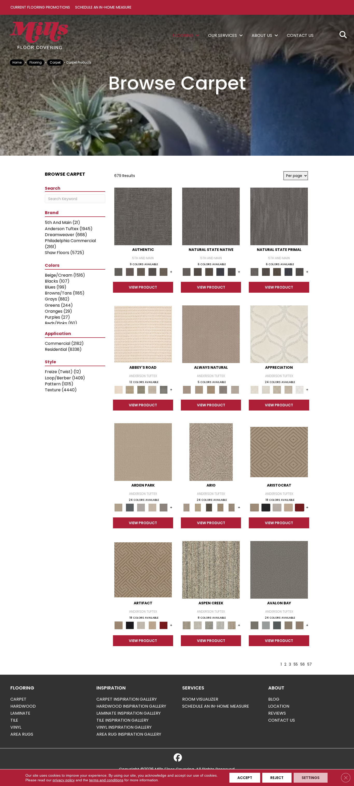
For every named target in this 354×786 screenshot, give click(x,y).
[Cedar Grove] (211, 569)
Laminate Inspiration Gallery (128, 713)
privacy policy (64, 780)
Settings (311, 777)
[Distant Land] (300, 625)
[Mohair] (266, 389)
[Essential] (197, 271)
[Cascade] (277, 507)
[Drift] (152, 507)
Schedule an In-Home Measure (103, 7)
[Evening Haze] (163, 507)
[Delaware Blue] (163, 389)
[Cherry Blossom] (300, 507)
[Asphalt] (279, 569)
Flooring (36, 62)
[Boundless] (141, 389)
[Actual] (143, 216)
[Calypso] (266, 625)
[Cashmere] (288, 507)
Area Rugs (21, 734)
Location (278, 706)
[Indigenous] (209, 271)
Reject (277, 777)
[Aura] (143, 334)
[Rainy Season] (220, 625)
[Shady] (223, 389)
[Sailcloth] (211, 389)
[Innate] (220, 271)
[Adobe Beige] (211, 451)
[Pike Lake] (209, 625)
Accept (244, 777)
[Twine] (235, 389)
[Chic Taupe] (152, 389)
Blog (273, 699)
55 (296, 664)
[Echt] (129, 271)
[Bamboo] (129, 389)
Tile (14, 720)
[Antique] (197, 507)
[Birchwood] (279, 451)
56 (302, 664)
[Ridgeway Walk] (277, 389)
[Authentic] (143, 451)
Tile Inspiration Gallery (122, 720)
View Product (143, 287)
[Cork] (199, 389)
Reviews (277, 713)
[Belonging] (211, 216)
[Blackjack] (266, 507)
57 (309, 664)
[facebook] (178, 758)
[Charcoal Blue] (277, 625)
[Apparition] (209, 507)
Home (17, 62)
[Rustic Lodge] (232, 625)
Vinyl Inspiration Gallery (124, 727)
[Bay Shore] (220, 507)
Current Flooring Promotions (40, 7)
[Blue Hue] (129, 507)
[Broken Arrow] (232, 507)
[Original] (232, 271)
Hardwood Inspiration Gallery (131, 706)
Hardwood (23, 706)
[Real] (163, 271)
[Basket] (211, 334)
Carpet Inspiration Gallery (126, 699)
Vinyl (15, 727)
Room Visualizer (200, 699)
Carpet (55, 62)
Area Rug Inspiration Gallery (128, 734)
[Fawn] (288, 389)
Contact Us (281, 720)
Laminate (20, 713)
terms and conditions (106, 780)
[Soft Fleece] (279, 334)
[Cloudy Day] (141, 507)
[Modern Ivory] (197, 625)
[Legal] (152, 271)
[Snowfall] (300, 389)
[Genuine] (141, 271)
